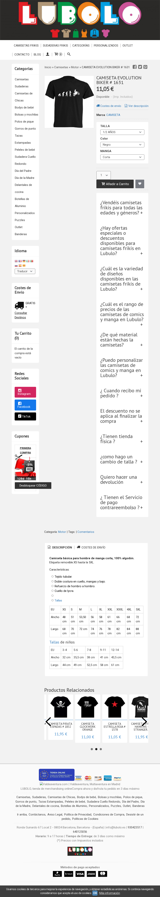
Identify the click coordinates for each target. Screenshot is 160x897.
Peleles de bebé (25, 149)
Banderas (21, 234)
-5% (29, 465)
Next (144, 722)
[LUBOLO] (80, 20)
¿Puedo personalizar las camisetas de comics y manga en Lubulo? (121, 367)
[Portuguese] (31, 262)
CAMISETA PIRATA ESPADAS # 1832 (60, 725)
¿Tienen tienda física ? (116, 438)
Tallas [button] (58, 600)
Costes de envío (110, 106)
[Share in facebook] (134, 67)
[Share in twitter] (140, 67)
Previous (48, 722)
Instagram (24, 394)
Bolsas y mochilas (26, 114)
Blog (37, 54)
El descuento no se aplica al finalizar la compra (121, 416)
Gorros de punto (25, 128)
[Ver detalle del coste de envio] (20, 306)
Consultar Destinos (21, 315)
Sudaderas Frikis (55, 45)
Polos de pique (24, 121)
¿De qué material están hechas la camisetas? (118, 339)
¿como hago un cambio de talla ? (118, 459)
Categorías (81, 45)
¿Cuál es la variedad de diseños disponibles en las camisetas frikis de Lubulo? (121, 278)
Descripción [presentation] (62, 547)
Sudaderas (21, 86)
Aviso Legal (54, 814)
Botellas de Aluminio (22, 202)
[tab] (59, 547)
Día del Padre (23, 171)
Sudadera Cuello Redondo (25, 160)
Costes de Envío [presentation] (93, 547)
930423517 (135, 827)
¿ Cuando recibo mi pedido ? (120, 393)
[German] (24, 262)
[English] (16, 262)
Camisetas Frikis (26, 45)
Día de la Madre (24, 178)
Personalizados (106, 45)
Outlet (18, 227)
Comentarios (85, 532)
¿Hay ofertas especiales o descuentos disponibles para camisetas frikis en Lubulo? (120, 240)
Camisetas (22, 79)
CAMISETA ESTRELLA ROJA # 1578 (114, 726)
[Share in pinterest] (145, 67)
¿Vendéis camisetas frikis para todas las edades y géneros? (121, 207)
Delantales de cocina (23, 188)
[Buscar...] (69, 54)
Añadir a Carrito (117, 184)
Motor (62, 532)
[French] (20, 262)
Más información (109, 893)
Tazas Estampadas (23, 139)
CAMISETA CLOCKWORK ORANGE (88, 726)
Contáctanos (37, 814)
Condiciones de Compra (108, 814)
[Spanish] (20, 266)
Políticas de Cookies (85, 819)
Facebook (24, 407)
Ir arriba (22, 814)
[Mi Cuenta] (47, 54)
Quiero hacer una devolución (118, 479)
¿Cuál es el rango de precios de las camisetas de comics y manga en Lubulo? (122, 312)
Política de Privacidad (77, 814)
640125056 (80, 831)
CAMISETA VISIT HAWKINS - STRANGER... (141, 726)
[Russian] (16, 266)
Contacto (21, 54)
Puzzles (20, 220)
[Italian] (27, 262)
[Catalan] (24, 266)
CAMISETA (113, 115)
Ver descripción (138, 106)
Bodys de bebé (24, 107)
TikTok (26, 416)
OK (95, 893)
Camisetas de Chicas (24, 97)
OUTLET (128, 45)
